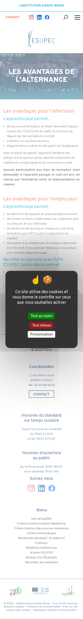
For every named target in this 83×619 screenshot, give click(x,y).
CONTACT (12, 17)
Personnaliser (41, 334)
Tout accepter (42, 316)
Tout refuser (41, 325)
